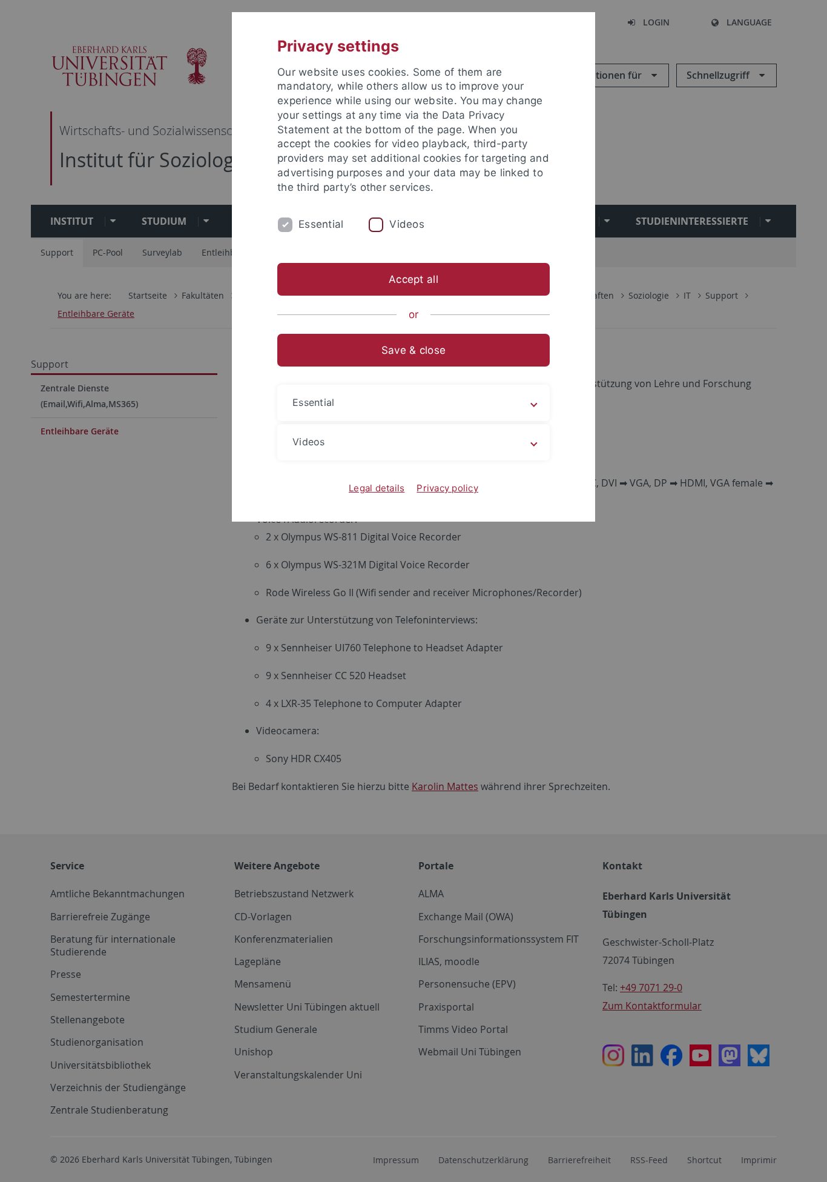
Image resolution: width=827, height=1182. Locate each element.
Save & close (413, 350)
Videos (406, 224)
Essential (320, 224)
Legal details (376, 488)
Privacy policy (447, 488)
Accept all (413, 279)
